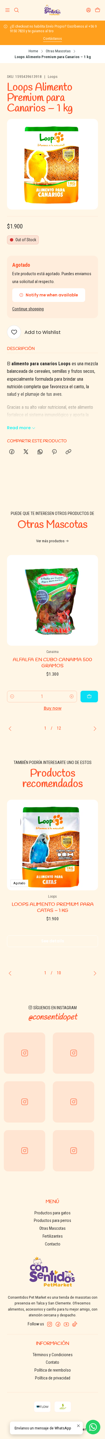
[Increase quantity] (72, 696)
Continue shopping (28, 309)
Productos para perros (52, 1220)
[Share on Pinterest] (54, 452)
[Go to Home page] (52, 10)
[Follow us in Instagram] (49, 1324)
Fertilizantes (53, 1236)
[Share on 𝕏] (26, 452)
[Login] (88, 10)
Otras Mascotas (58, 51)
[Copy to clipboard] (68, 452)
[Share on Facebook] (12, 452)
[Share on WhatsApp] (40, 452)
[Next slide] (93, 728)
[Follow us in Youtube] (66, 1324)
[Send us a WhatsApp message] (93, 1427)
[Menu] (7, 10)
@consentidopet (52, 1017)
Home (33, 51)
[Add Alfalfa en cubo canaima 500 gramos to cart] (89, 696)
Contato (52, 1362)
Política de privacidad (52, 1378)
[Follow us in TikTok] (75, 1324)
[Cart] (98, 10)
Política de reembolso (52, 1370)
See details (52, 941)
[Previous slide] (11, 728)
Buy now (53, 708)
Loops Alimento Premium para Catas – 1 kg (53, 907)
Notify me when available (52, 295)
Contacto (52, 1244)
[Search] (16, 10)
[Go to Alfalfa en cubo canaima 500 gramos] (52, 600)
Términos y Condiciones (53, 1354)
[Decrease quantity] (12, 696)
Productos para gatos (52, 1213)
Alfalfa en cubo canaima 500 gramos (52, 662)
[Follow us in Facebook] (58, 1324)
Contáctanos (52, 38)
